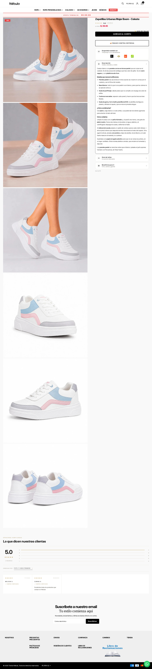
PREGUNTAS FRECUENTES (34, 638)
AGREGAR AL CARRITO (122, 34)
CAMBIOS (106, 638)
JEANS (94, 10)
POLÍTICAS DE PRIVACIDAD (34, 647)
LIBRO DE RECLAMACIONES (85, 647)
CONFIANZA (82, 638)
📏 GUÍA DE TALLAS (142, 31)
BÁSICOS (102, 10)
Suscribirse (92, 621)
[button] (23, 568)
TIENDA (130, 638)
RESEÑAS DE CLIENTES (62, 646)
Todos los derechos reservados (29, 665)
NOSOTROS (9, 638)
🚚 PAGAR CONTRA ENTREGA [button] (122, 43)
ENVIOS (56, 638)
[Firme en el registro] (137, 3)
